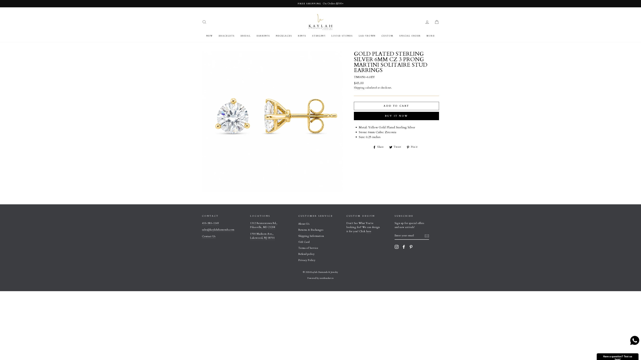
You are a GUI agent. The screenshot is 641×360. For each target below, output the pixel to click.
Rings (302, 35)
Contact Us (209, 236)
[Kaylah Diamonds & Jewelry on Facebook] (404, 247)
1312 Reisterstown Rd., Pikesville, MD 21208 (263, 225)
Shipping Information (311, 236)
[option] (320, 4)
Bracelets (227, 35)
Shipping (359, 88)
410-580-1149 (210, 223)
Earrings (263, 35)
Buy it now (396, 116)
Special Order (410, 35)
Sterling (319, 35)
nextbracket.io (327, 278)
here (368, 231)
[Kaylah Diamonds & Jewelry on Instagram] (397, 247)
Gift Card (304, 242)
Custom (387, 35)
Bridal (246, 35)
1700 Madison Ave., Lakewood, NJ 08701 (262, 236)
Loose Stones (342, 35)
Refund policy (306, 254)
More (431, 35)
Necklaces (284, 35)
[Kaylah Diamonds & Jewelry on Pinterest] (411, 247)
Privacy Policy (306, 260)
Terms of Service (308, 248)
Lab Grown (367, 35)
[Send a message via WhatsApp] (634, 340)
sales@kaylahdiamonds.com (218, 230)
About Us (304, 224)
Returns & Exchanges (311, 230)
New (209, 35)
